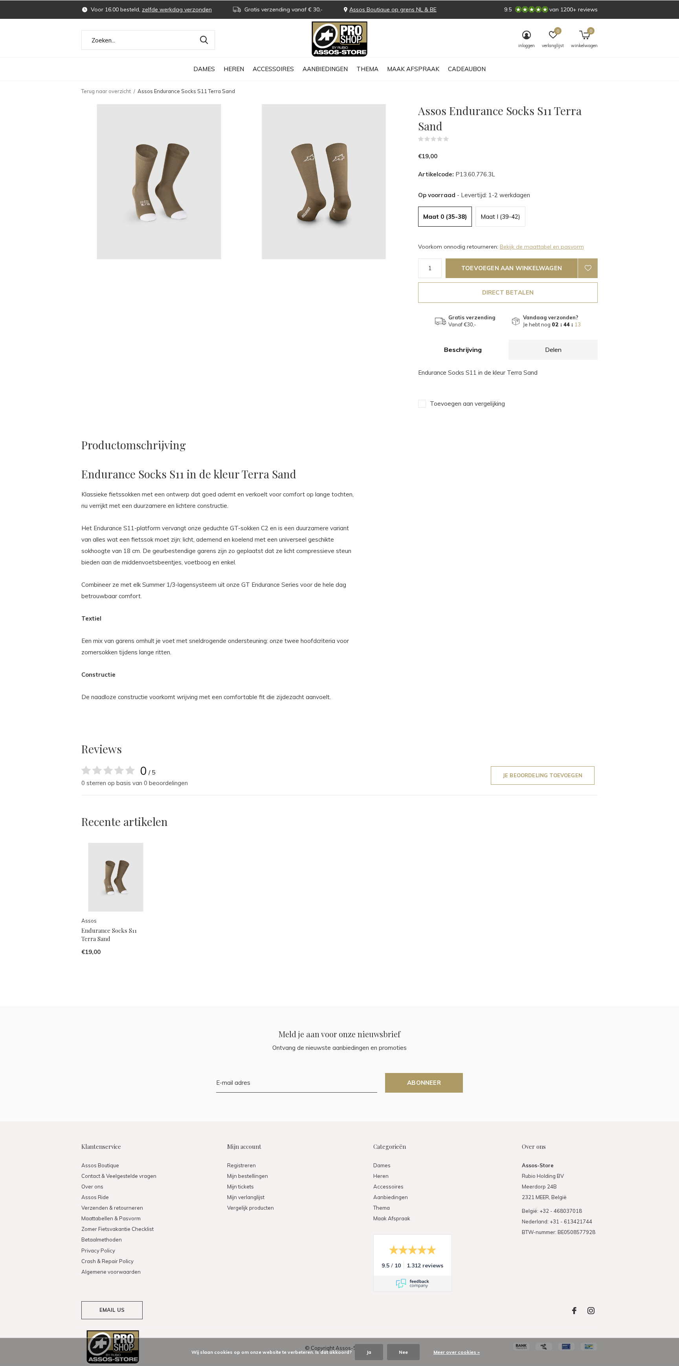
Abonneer (424, 1082)
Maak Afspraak (413, 69)
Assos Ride (95, 1197)
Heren (234, 69)
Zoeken (204, 40)
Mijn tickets (240, 1186)
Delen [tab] (553, 349)
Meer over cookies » (456, 1352)
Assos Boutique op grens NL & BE (393, 9)
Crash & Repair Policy (107, 1261)
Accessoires (273, 69)
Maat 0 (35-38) (445, 216)
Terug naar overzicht (106, 91)
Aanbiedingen (325, 69)
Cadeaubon (467, 69)
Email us (112, 1310)
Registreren (241, 1165)
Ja (369, 1352)
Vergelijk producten (250, 1208)
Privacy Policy (98, 1250)
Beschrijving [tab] (463, 349)
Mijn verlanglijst (245, 1197)
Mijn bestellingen (247, 1176)
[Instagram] (591, 1310)
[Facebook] (574, 1310)
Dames (204, 69)
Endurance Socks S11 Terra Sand (109, 935)
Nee (403, 1352)
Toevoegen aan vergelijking (467, 403)
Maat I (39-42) (500, 216)
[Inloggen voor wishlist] (588, 268)
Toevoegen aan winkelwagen (511, 268)
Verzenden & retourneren (112, 1208)
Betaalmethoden (101, 1239)
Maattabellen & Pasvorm (111, 1218)
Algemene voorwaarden (111, 1272)
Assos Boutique (100, 1165)
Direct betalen (508, 292)
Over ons (92, 1186)
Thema (367, 69)
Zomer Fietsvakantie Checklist (117, 1229)
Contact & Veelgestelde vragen (118, 1176)
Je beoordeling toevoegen (542, 775)
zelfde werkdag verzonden (177, 9)
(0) (454, 139)
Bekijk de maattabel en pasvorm (542, 246)
